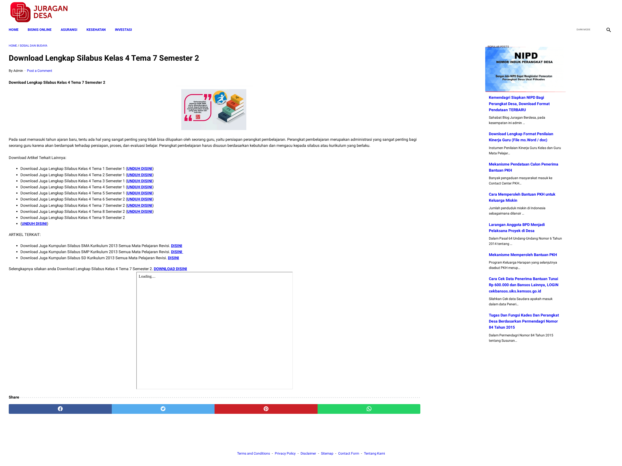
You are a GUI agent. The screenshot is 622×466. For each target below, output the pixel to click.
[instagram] (608, 12)
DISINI (176, 245)
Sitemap (327, 453)
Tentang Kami (374, 453)
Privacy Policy (285, 453)
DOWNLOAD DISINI (170, 268)
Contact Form (348, 453)
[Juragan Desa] (42, 12)
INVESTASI (123, 30)
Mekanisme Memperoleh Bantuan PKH (523, 254)
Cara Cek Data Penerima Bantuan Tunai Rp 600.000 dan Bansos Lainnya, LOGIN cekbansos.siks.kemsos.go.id (523, 284)
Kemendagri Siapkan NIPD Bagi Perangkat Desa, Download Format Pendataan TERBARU (519, 103)
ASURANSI (69, 30)
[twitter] (585, 12)
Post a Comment (39, 71)
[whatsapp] (369, 409)
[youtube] (596, 12)
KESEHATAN (96, 30)
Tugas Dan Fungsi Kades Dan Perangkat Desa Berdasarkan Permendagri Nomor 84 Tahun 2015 (524, 321)
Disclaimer (308, 453)
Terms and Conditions (253, 453)
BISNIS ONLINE (40, 30)
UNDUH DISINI (139, 168)
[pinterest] (266, 409)
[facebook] (574, 12)
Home (13, 30)
